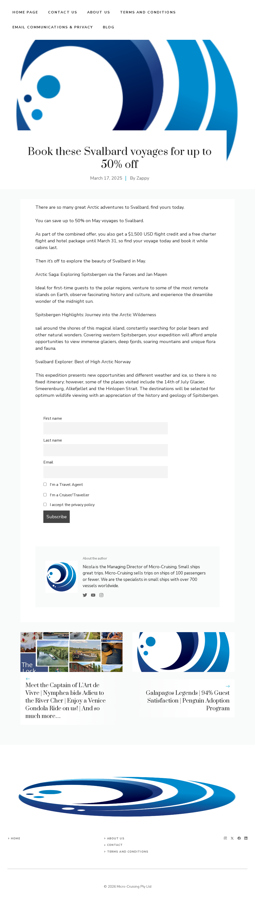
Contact (115, 845)
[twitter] (232, 838)
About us (98, 12)
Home (15, 838)
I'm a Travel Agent (66, 484)
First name (52, 418)
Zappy (142, 178)
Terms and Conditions (148, 12)
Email (48, 462)
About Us (116, 838)
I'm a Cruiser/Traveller (69, 495)
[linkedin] (246, 838)
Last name (52, 440)
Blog (109, 27)
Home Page (25, 12)
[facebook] (239, 838)
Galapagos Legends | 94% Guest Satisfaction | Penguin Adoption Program (188, 700)
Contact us (62, 12)
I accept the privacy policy (72, 505)
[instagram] (225, 838)
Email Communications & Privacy (52, 27)
